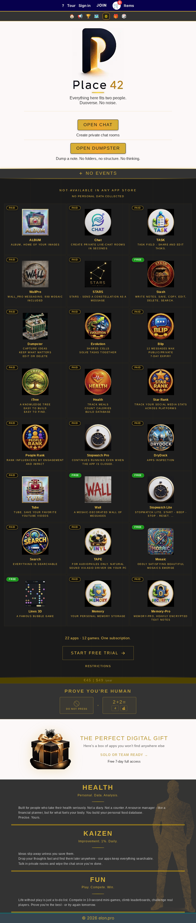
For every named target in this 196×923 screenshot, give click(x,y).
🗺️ (96, 16)
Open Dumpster (98, 148)
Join (101, 5)
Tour (71, 5)
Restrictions (98, 666)
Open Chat (98, 124)
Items (129, 5)
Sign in (85, 5)
